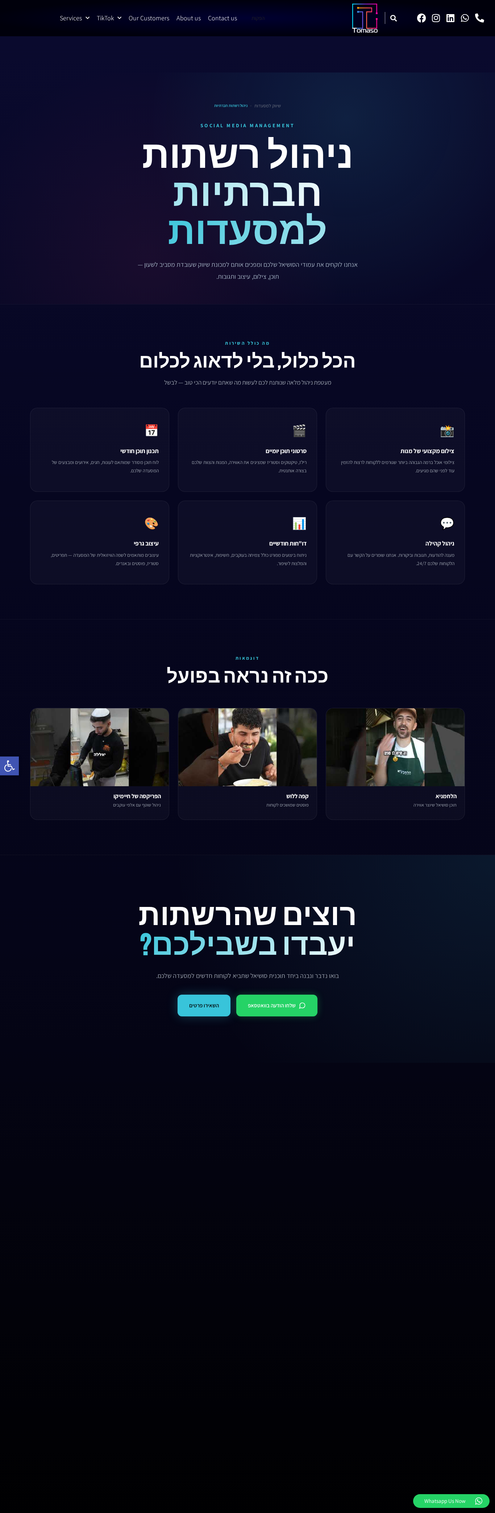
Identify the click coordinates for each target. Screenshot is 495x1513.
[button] (9, 765)
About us (188, 18)
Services (71, 18)
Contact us (222, 18)
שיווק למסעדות (267, 106)
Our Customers (149, 18)
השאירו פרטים (204, 1005)
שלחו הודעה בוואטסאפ (272, 1005)
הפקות (258, 17)
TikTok (105, 18)
